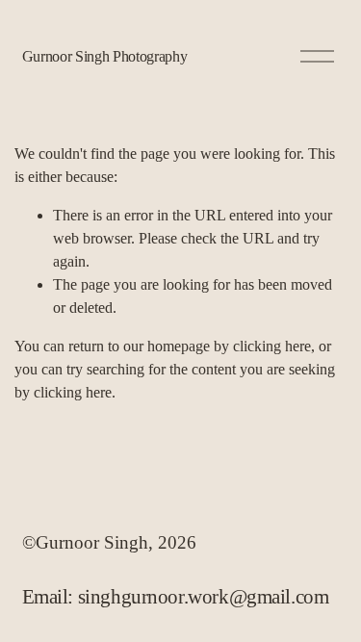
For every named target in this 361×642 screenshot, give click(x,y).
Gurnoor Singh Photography (105, 56)
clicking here (272, 346)
